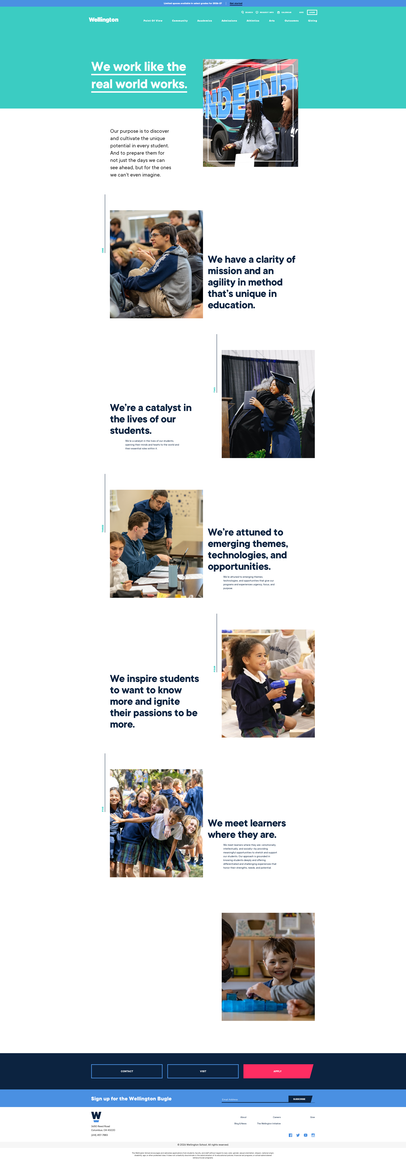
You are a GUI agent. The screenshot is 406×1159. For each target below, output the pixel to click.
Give (301, 12)
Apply (278, 1071)
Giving (312, 20)
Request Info (267, 12)
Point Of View (153, 20)
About (243, 1117)
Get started (236, 3)
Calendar (286, 12)
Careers (277, 1117)
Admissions (229, 20)
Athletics (253, 20)
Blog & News (240, 1123)
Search (249, 12)
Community (180, 20)
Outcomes (292, 20)
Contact (127, 1071)
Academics (204, 20)
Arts (272, 20)
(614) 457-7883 (99, 1135)
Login (312, 12)
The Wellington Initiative (269, 1123)
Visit (203, 1071)
